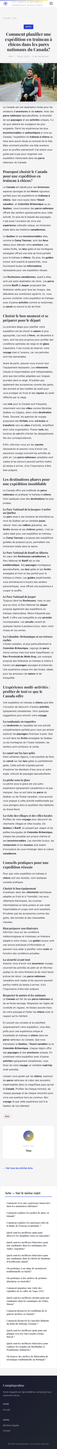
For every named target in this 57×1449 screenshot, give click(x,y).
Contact (7, 1430)
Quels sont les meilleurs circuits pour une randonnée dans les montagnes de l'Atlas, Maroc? (28, 1301)
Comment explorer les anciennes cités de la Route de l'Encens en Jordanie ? (28, 1224)
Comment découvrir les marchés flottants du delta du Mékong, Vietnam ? (28, 1322)
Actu (15, 18)
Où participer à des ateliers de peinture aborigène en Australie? (27, 1280)
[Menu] (51, 3)
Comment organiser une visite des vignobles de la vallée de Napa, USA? (25, 1289)
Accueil (7, 18)
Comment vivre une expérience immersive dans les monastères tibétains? (28, 1205)
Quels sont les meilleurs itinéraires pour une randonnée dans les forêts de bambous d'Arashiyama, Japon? (28, 1258)
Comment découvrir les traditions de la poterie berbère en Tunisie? (27, 1312)
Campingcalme (13, 1385)
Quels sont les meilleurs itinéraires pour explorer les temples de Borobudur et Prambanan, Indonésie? (27, 1346)
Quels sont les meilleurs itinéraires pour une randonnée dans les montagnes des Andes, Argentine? (27, 1245)
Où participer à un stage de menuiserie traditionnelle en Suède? (27, 1270)
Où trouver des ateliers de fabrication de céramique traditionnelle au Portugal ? (27, 1358)
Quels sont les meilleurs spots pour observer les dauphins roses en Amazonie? (28, 1234)
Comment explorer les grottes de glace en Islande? (28, 1214)
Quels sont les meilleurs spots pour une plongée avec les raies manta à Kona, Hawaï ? (27, 1333)
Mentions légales (11, 1425)
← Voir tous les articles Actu (18, 1168)
